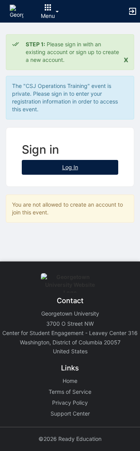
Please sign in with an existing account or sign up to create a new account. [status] (72, 52)
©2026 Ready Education (70, 438)
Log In (70, 167)
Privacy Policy (70, 402)
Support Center (70, 413)
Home (70, 380)
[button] (16, 10)
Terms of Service (70, 391)
